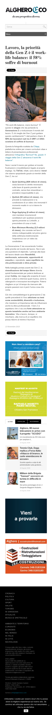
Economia (10, 630)
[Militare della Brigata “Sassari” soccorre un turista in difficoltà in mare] (12, 484)
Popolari (21, 421)
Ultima (10, 421)
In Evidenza (34, 421)
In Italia (9, 636)
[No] (48, 705)
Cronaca (10, 593)
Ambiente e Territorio (17, 624)
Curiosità (10, 627)
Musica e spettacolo (16, 618)
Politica (9, 597)
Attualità (10, 615)
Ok (26, 711)
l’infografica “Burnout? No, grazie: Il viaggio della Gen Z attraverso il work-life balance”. (25, 157)
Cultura (9, 600)
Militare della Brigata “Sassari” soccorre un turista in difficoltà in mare (31, 477)
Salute (9, 606)
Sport (8, 603)
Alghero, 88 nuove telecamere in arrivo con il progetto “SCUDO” (32, 431)
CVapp (36, 146)
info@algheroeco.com (19, 693)
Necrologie (11, 642)
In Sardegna (11, 612)
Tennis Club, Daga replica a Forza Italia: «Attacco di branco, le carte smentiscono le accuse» (31, 453)
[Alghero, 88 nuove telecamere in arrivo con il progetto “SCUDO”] (12, 439)
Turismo (9, 609)
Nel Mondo (11, 633)
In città (9, 639)
